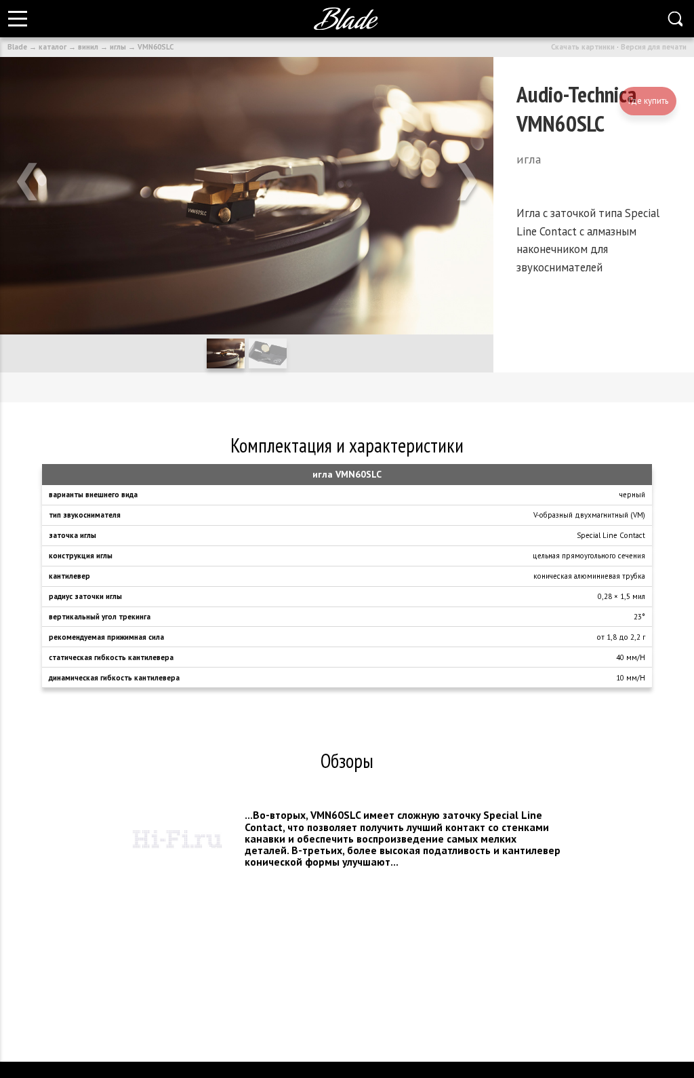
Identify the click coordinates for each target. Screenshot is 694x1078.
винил (88, 47)
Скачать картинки (583, 47)
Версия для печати (654, 47)
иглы (118, 47)
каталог (52, 47)
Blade (17, 47)
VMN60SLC (156, 47)
